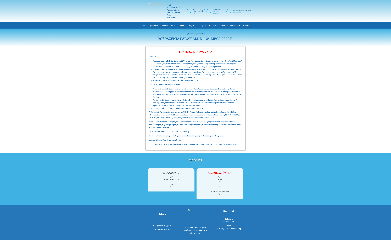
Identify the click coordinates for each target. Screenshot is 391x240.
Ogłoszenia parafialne (195, 34)
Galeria (183, 25)
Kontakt (246, 25)
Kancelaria (213, 25)
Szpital (203, 25)
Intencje (164, 25)
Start (144, 25)
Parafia (173, 25)
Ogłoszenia (153, 25)
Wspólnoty (193, 25)
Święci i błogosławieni (230, 25)
